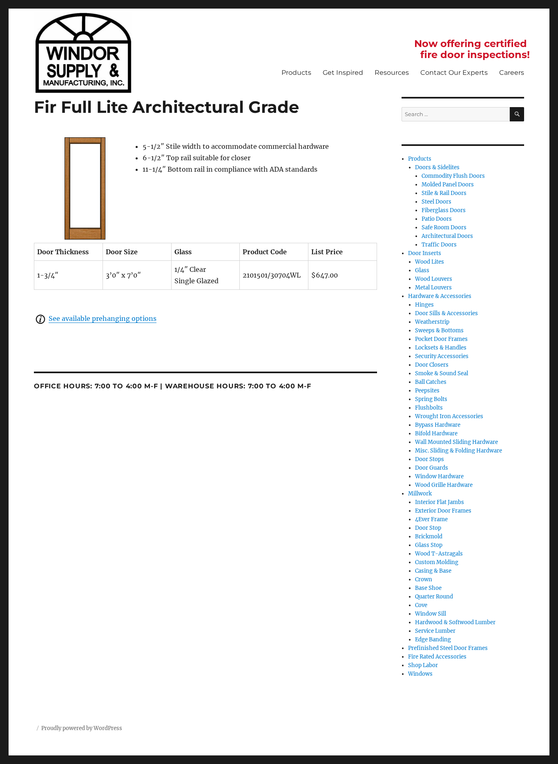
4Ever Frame (431, 519)
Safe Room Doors (444, 227)
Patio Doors (437, 218)
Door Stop (428, 527)
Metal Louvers (433, 287)
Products (296, 72)
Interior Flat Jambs (439, 502)
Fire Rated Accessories (437, 656)
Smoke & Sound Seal (441, 373)
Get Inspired (343, 72)
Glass (422, 270)
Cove (421, 605)
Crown (423, 579)
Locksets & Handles (440, 347)
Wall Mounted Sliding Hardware (456, 442)
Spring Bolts (431, 399)
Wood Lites (429, 261)
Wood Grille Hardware (444, 485)
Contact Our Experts (454, 72)
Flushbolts (429, 407)
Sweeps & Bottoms (439, 330)
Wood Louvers (433, 279)
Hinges (424, 304)
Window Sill (430, 613)
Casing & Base (433, 570)
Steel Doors (436, 201)
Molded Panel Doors (448, 184)
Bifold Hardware (436, 433)
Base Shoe (428, 588)
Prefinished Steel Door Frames (448, 648)
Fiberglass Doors (444, 210)
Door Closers (432, 364)
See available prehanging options (102, 318)
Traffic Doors (439, 244)
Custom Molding (436, 562)
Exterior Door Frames (443, 510)
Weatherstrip (432, 321)
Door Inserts (424, 253)
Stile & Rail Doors (444, 193)
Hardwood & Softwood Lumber (455, 622)
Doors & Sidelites (437, 167)
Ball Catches (430, 382)
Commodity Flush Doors (453, 176)
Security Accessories (442, 356)
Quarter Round (434, 596)
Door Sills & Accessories (446, 313)
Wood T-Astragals (439, 553)
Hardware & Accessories (439, 296)
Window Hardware (439, 476)
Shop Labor (423, 665)
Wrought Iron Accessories (449, 416)
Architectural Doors (447, 236)
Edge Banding (433, 639)
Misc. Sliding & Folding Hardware (458, 450)
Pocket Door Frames (441, 339)
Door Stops (429, 459)
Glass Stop (428, 545)
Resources (392, 72)
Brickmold (428, 536)
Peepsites (427, 390)
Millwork (420, 493)
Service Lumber (435, 630)
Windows (420, 673)
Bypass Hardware (437, 424)
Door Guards (431, 467)
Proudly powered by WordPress (81, 728)
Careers (511, 72)
